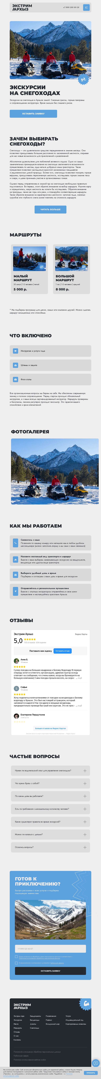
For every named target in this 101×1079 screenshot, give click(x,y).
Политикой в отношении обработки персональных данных (39, 958)
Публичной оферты (57, 963)
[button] (86, 7)
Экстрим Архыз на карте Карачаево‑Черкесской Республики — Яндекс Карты (50, 733)
